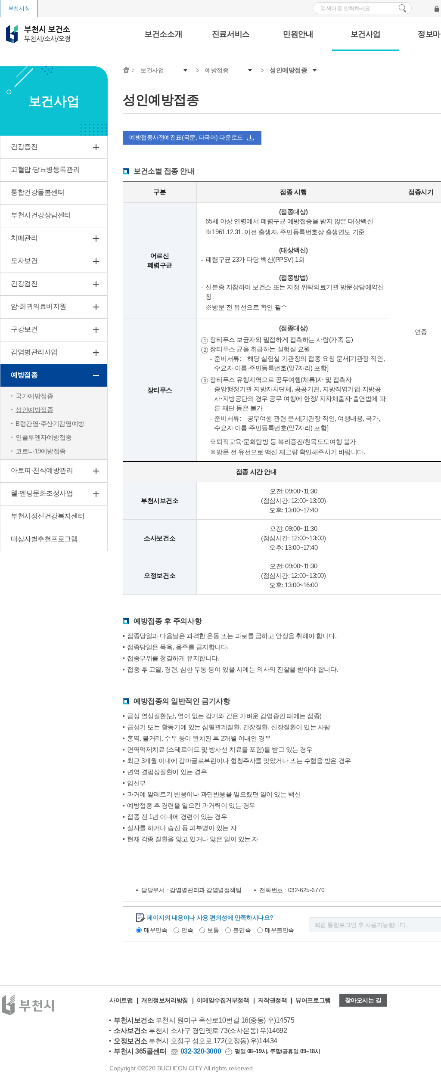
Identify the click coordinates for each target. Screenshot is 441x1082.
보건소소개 (163, 34)
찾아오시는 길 (363, 1000)
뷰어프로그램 (312, 1000)
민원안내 (298, 34)
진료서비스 (231, 34)
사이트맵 (121, 1000)
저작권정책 (272, 1000)
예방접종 (216, 70)
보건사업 (366, 34)
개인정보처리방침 (164, 1000)
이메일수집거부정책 (223, 1000)
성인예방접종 (288, 70)
